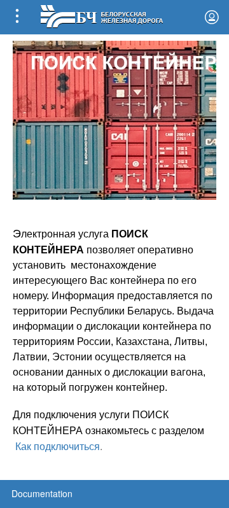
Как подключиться (57, 446)
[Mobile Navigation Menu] (17, 17)
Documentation (42, 493)
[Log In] (212, 17)
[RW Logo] (101, 15)
